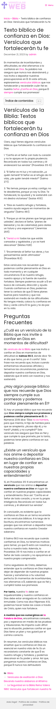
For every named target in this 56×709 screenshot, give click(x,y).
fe (27, 591)
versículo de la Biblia (18, 349)
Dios (21, 69)
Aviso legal (12, 702)
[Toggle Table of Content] (38, 101)
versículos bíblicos (30, 82)
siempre (8, 92)
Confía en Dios (29, 89)
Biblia (15, 18)
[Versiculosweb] (13, 5)
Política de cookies (28, 702)
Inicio (7, 18)
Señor (16, 89)
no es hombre (40, 419)
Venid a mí (13, 238)
